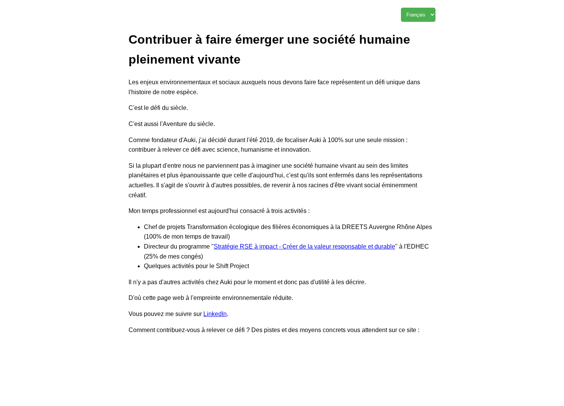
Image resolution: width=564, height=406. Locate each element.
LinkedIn (215, 314)
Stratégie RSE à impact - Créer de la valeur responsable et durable (304, 246)
